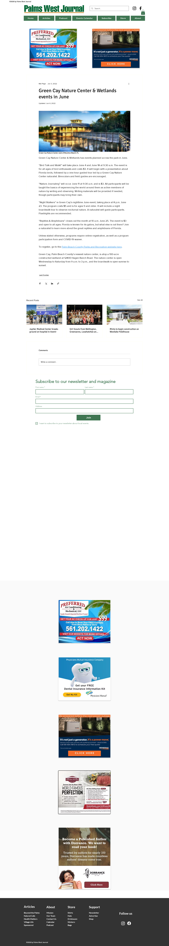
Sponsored (28, 925)
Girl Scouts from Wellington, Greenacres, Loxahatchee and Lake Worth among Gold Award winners (84, 330)
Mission (50, 913)
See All (140, 300)
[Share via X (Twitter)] (46, 283)
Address (39, 406)
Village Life (29, 922)
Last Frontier (44, 275)
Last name (89, 387)
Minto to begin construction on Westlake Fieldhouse (124, 330)
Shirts (70, 913)
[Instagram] (134, 8)
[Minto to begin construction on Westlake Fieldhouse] (125, 315)
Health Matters (30, 919)
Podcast (50, 925)
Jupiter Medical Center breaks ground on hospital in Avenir (43, 330)
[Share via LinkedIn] (52, 283)
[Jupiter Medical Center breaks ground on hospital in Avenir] (44, 315)
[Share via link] (58, 283)
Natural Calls (29, 916)
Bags (70, 925)
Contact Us (51, 919)
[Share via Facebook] (40, 283)
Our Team (51, 916)
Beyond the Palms (32, 913)
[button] (143, 12)
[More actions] (128, 83)
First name (40, 387)
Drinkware (72, 919)
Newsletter (94, 913)
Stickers (71, 922)
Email (38, 397)
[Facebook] (140, 8)
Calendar (51, 922)
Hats (70, 916)
